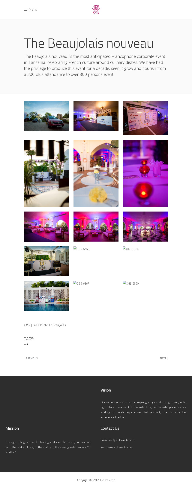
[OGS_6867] (81, 283)
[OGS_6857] (96, 173)
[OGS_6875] (145, 173)
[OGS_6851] (96, 227)
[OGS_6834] (96, 116)
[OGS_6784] (131, 249)
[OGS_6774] (46, 173)
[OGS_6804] (46, 116)
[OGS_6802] (46, 296)
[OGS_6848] (145, 227)
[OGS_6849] (145, 118)
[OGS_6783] (81, 249)
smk (26, 344)
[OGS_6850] (46, 227)
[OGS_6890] (131, 283)
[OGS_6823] (46, 261)
